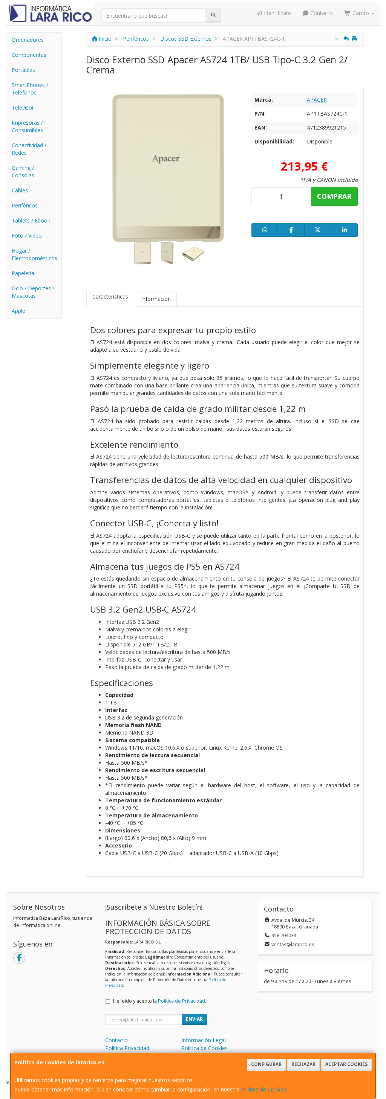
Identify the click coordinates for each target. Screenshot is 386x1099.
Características (110, 296)
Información (156, 298)
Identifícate (276, 13)
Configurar (266, 1064)
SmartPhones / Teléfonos (30, 88)
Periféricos (25, 205)
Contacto (321, 13)
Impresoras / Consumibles (27, 126)
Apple (18, 310)
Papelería (23, 273)
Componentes (29, 54)
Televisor (23, 107)
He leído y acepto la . (159, 1001)
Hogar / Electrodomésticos (34, 254)
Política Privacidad (127, 1048)
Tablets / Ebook (31, 220)
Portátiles (23, 69)
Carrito (361, 13)
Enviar (194, 1019)
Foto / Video (27, 235)
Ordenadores (28, 39)
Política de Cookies (264, 1089)
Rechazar (303, 1064)
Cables (20, 190)
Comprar (334, 196)
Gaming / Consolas (23, 171)
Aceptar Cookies (346, 1064)
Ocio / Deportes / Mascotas (33, 292)
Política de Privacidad (181, 1001)
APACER (317, 99)
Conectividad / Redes (29, 149)
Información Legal (203, 1040)
